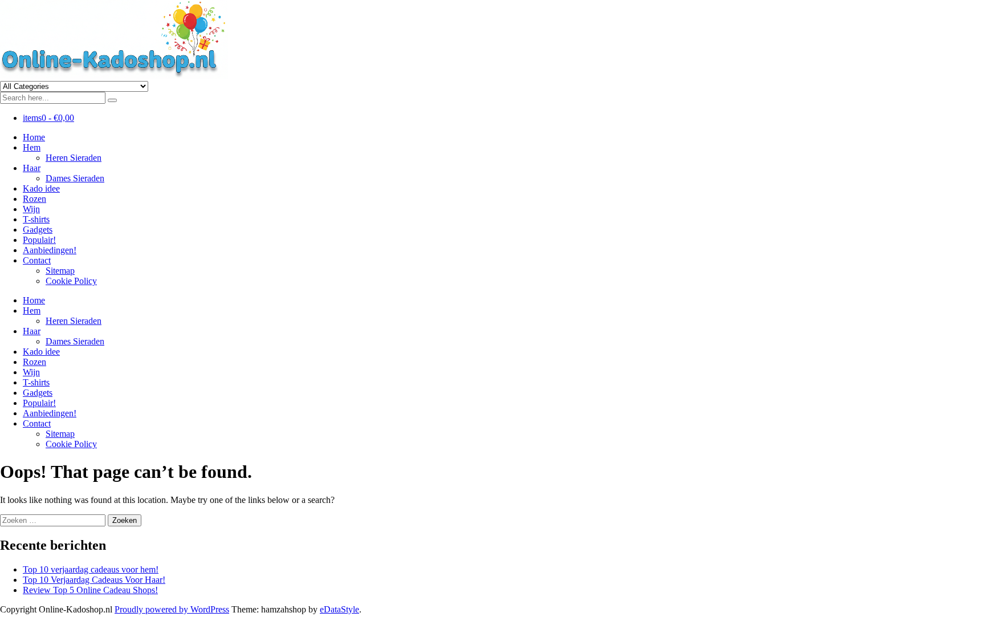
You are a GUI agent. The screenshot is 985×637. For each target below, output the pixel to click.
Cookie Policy (71, 281)
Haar (31, 168)
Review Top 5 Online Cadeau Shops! (90, 590)
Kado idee (41, 188)
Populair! (39, 240)
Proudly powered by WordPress (172, 609)
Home (34, 137)
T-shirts (36, 219)
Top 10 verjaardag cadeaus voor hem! (90, 569)
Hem (31, 147)
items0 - (48, 118)
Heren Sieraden (73, 158)
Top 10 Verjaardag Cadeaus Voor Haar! (94, 580)
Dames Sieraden (75, 178)
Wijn (31, 209)
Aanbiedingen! (49, 250)
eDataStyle (339, 609)
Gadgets (37, 229)
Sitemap (60, 270)
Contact (37, 260)
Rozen (34, 199)
